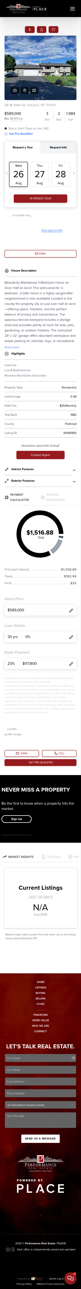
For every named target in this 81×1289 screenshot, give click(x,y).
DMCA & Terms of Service (50, 1284)
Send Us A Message (40, 1138)
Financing (40, 1014)
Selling (40, 998)
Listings (40, 987)
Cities (40, 1004)
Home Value (40, 1020)
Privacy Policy (24, 1284)
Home (40, 982)
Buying (40, 993)
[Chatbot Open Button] (70, 1278)
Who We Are (40, 1025)
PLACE (61, 1243)
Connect (40, 1031)
